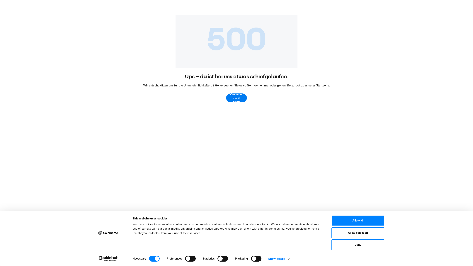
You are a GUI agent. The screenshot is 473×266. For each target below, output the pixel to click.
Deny (358, 244)
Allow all (358, 220)
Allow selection (358, 232)
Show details (276, 258)
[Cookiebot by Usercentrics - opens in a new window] (108, 259)
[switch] (190, 259)
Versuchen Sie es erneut (236, 97)
